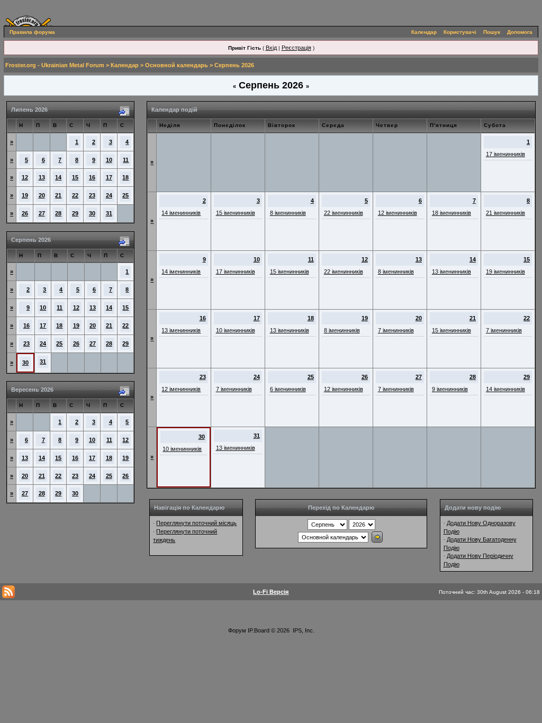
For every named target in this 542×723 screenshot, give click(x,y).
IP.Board (258, 630)
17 (109, 177)
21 (58, 195)
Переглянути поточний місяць (196, 523)
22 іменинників (343, 213)
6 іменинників (288, 389)
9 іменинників (450, 389)
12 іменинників (397, 213)
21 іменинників (505, 213)
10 (109, 160)
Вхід (271, 47)
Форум (237, 630)
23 (92, 195)
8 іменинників (288, 213)
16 (92, 177)
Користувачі (460, 32)
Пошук (491, 32)
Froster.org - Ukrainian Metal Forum (54, 65)
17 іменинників (505, 154)
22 (75, 195)
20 (42, 195)
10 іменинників (235, 330)
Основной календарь (176, 65)
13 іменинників (451, 271)
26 (25, 213)
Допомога (519, 32)
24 (109, 195)
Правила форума (32, 32)
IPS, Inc (303, 630)
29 (75, 213)
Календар (424, 32)
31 (109, 213)
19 (25, 195)
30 (92, 213)
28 (58, 213)
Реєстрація (296, 47)
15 (75, 177)
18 (125, 177)
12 (25, 177)
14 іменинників (181, 213)
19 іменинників (505, 271)
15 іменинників (235, 213)
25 (125, 195)
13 (42, 177)
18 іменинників (451, 213)
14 (58, 177)
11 (126, 160)
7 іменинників (396, 330)
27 (42, 213)
